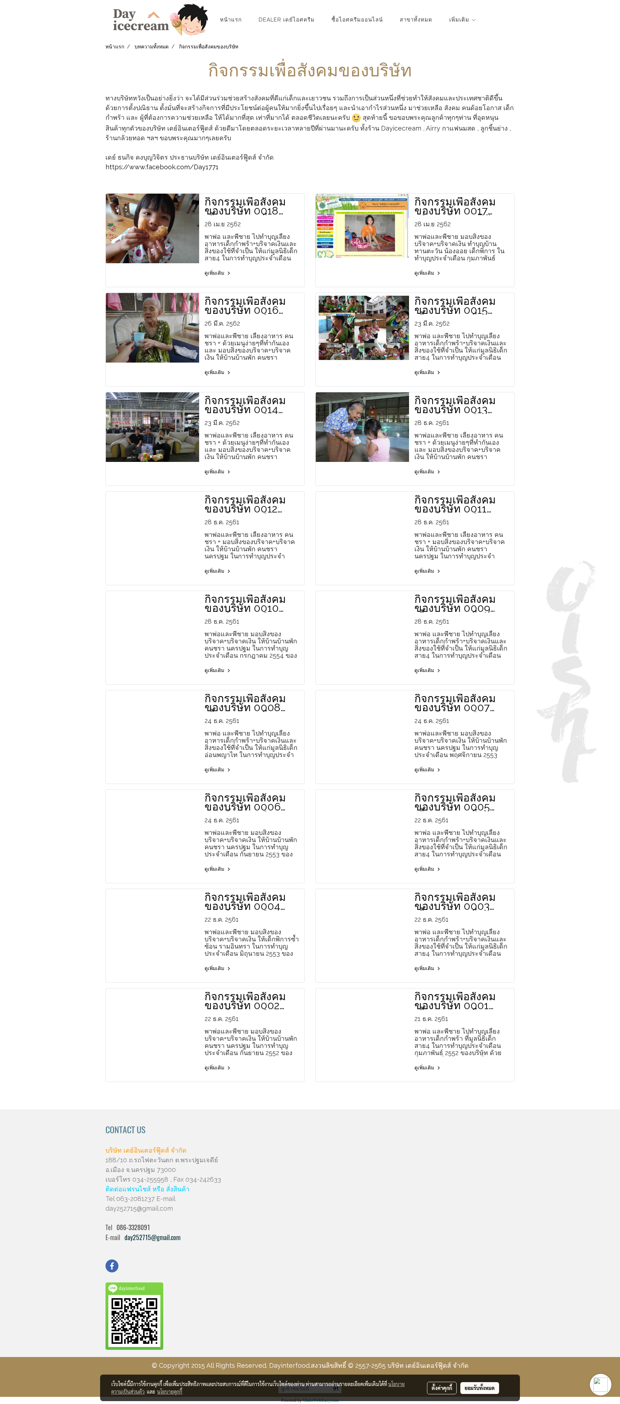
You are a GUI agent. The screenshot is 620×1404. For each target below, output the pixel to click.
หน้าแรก (231, 19)
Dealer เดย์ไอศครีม (287, 19)
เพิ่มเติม (460, 19)
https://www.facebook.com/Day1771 (162, 167)
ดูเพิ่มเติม (215, 273)
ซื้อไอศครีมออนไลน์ (357, 19)
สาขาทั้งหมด (416, 19)
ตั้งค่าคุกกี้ (442, 1388)
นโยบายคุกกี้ (169, 1391)
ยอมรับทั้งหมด (480, 1388)
